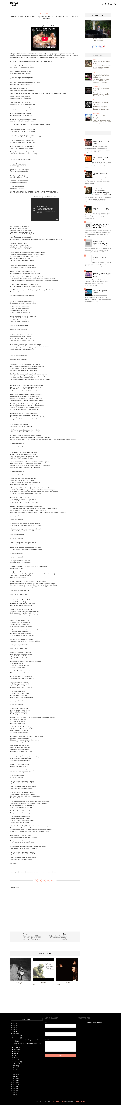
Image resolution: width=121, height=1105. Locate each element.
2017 (14, 1072)
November (17, 1037)
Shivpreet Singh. (58, 1101)
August (16, 1051)
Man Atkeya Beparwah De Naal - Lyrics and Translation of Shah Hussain (101, 274)
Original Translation (32, 872)
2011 (14, 1084)
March (16, 1059)
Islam (94, 59)
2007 (14, 1092)
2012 (14, 1082)
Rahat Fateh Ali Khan (46, 872)
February (16, 1061)
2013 (14, 1080)
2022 (14, 1031)
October (16, 1047)
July (15, 1053)
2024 (14, 1027)
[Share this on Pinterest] (44, 880)
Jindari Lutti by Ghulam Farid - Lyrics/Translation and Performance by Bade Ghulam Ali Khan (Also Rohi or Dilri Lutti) (101, 191)
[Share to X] (40, 880)
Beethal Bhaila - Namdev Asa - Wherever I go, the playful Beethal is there (101, 225)
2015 (14, 1076)
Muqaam (22, 872)
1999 (14, 1094)
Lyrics (94, 72)
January (16, 1064)
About (86, 4)
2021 (14, 1033)
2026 (14, 1023)
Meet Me (77, 4)
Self (55, 872)
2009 (14, 1088)
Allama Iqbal (44, 14)
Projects (59, 4)
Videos (49, 4)
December (17, 1035)
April (15, 1057)
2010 (14, 1086)
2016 (14, 1074)
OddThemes (80, 1101)
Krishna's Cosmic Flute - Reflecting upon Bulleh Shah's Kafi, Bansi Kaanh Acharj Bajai (101, 243)
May (15, 1055)
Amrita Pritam (97, 113)
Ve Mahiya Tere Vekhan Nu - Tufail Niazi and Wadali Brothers (101, 209)
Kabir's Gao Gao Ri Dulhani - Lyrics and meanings (100, 158)
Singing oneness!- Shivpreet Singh (98, 39)
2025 (14, 1025)
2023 (14, 1029)
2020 (14, 1066)
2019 (14, 1068)
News (69, 4)
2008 (14, 1090)
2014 (14, 1078)
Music (40, 4)
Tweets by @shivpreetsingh (94, 1022)
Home (33, 4)
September (17, 1049)
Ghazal (95, 100)
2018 (14, 1070)
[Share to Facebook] (36, 880)
